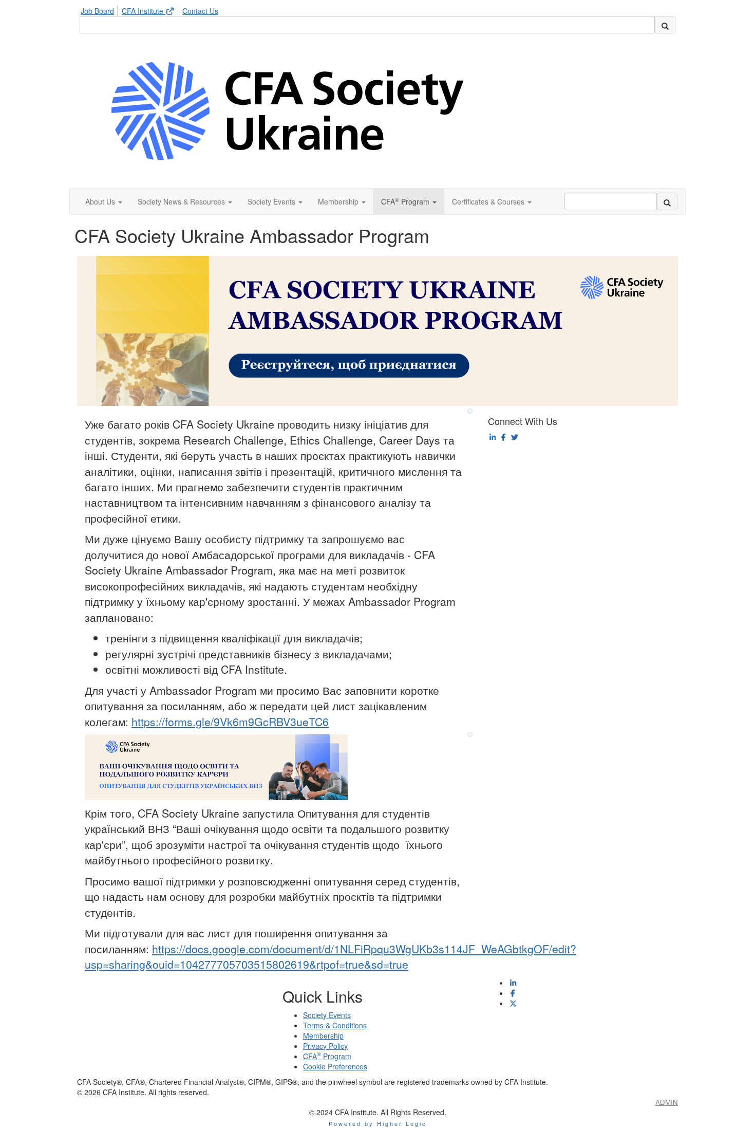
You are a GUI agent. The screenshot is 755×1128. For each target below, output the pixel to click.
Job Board (97, 11)
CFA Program (327, 1056)
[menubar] (152, 9)
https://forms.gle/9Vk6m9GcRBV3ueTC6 (230, 721)
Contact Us (200, 11)
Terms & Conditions (335, 1025)
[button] (104, 201)
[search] (665, 24)
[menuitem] (100, 9)
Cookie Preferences (335, 1066)
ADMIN (666, 1102)
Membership (323, 1035)
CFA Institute (143, 11)
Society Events (327, 1015)
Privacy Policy (325, 1046)
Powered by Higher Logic (378, 1123)
